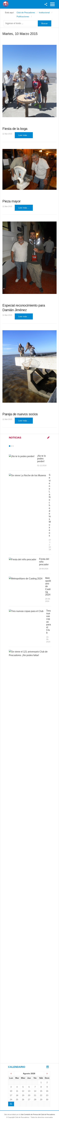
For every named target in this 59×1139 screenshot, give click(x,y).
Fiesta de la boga (14, 129)
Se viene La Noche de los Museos (50, 505)
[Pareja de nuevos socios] (29, 366)
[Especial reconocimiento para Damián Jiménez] (29, 258)
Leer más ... (23, 135)
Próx (18, 446)
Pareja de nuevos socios (20, 414)
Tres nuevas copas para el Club (48, 622)
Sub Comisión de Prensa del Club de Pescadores (38, 1114)
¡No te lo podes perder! (41, 459)
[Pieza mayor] (29, 169)
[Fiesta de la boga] (29, 81)
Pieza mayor (11, 201)
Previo (16, 446)
